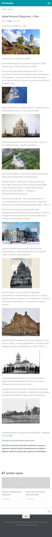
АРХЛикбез (7, 3)
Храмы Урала (7, 9)
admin (9, 21)
